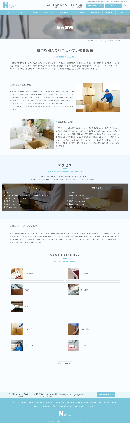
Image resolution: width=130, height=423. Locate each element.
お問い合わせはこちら (95, 6)
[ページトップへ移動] (119, 395)
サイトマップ (91, 406)
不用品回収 (68, 363)
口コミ (113, 6)
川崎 (59, 363)
